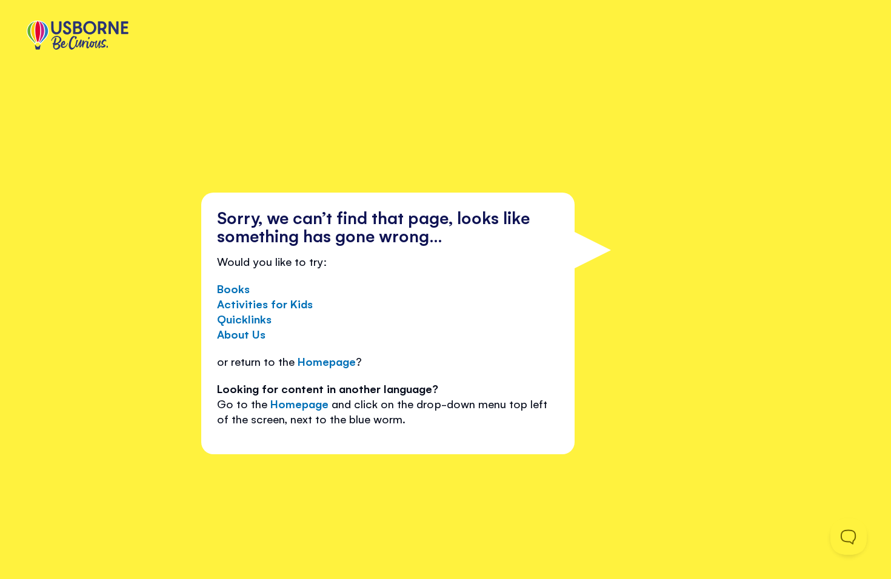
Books (233, 288)
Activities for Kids (265, 303)
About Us (241, 333)
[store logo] (77, 36)
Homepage (327, 361)
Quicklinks (244, 318)
